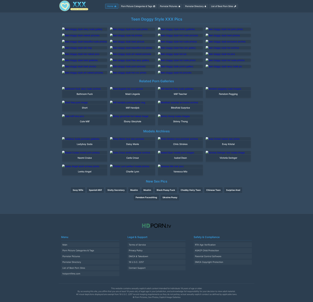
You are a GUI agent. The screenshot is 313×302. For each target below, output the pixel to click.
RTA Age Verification (205, 244)
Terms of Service (137, 244)
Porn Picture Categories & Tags (137, 6)
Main (64, 244)
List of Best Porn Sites (222, 6)
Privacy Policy (135, 250)
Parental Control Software (208, 256)
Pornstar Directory (194, 6)
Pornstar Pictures (169, 6)
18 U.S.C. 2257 (136, 262)
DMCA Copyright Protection (209, 262)
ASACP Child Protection (207, 250)
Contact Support (137, 268)
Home (110, 6)
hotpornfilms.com (71, 273)
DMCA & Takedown (138, 256)
